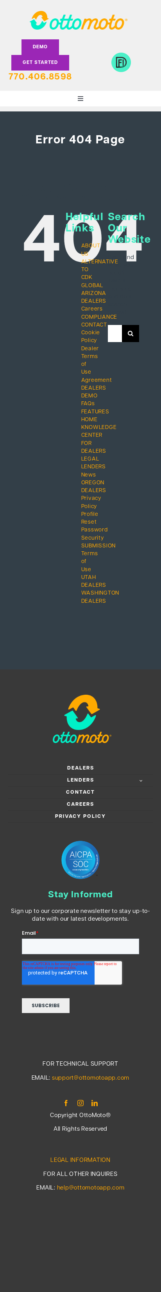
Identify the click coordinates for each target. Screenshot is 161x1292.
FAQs (88, 404)
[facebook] (66, 1103)
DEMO (89, 396)
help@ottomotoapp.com (91, 1188)
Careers (92, 309)
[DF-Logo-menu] (121, 55)
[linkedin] (94, 1103)
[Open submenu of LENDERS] (141, 780)
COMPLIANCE (99, 317)
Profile (89, 514)
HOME (89, 420)
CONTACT (94, 325)
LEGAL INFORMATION (80, 1160)
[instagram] (80, 1103)
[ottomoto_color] (78, 14)
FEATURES (95, 412)
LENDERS (93, 467)
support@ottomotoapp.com (90, 1078)
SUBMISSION (98, 546)
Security (92, 538)
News (88, 475)
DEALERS (93, 388)
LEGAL (90, 459)
